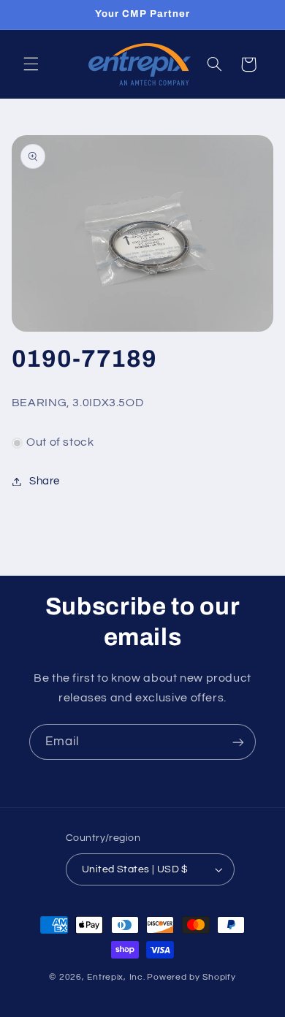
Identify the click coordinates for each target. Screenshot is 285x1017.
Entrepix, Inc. (116, 977)
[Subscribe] (238, 742)
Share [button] (44, 481)
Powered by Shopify (191, 977)
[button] (31, 64)
